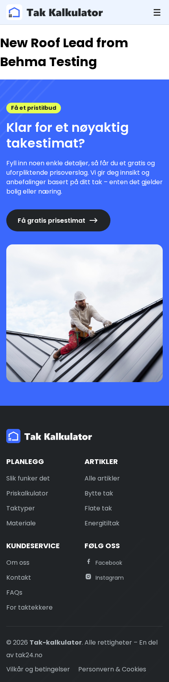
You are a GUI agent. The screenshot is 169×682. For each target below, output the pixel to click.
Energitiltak (101, 523)
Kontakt (18, 577)
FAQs (14, 592)
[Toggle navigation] (157, 12)
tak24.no (28, 655)
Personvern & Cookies (112, 669)
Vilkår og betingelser (38, 669)
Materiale (21, 523)
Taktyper (20, 508)
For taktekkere (29, 607)
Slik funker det (28, 478)
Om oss (17, 562)
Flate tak (98, 508)
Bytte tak (98, 493)
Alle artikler (102, 478)
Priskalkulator (27, 493)
